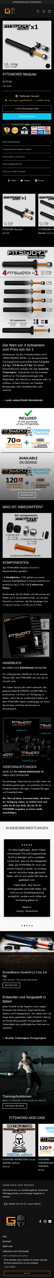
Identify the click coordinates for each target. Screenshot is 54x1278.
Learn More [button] (9, 1266)
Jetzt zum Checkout (27, 116)
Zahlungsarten (12, 164)
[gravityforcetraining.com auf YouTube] (49, 1221)
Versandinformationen (17, 149)
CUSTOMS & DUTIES (14, 157)
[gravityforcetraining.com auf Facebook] (40, 1221)
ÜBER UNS (8, 1246)
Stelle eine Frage (14, 172)
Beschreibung (11, 142)
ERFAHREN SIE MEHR (14, 1106)
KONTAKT (7, 1241)
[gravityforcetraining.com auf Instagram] (45, 1221)
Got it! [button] (27, 1273)
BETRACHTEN (27, 495)
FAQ (5, 1236)
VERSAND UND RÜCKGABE (16, 1251)
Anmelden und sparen (18, 1185)
